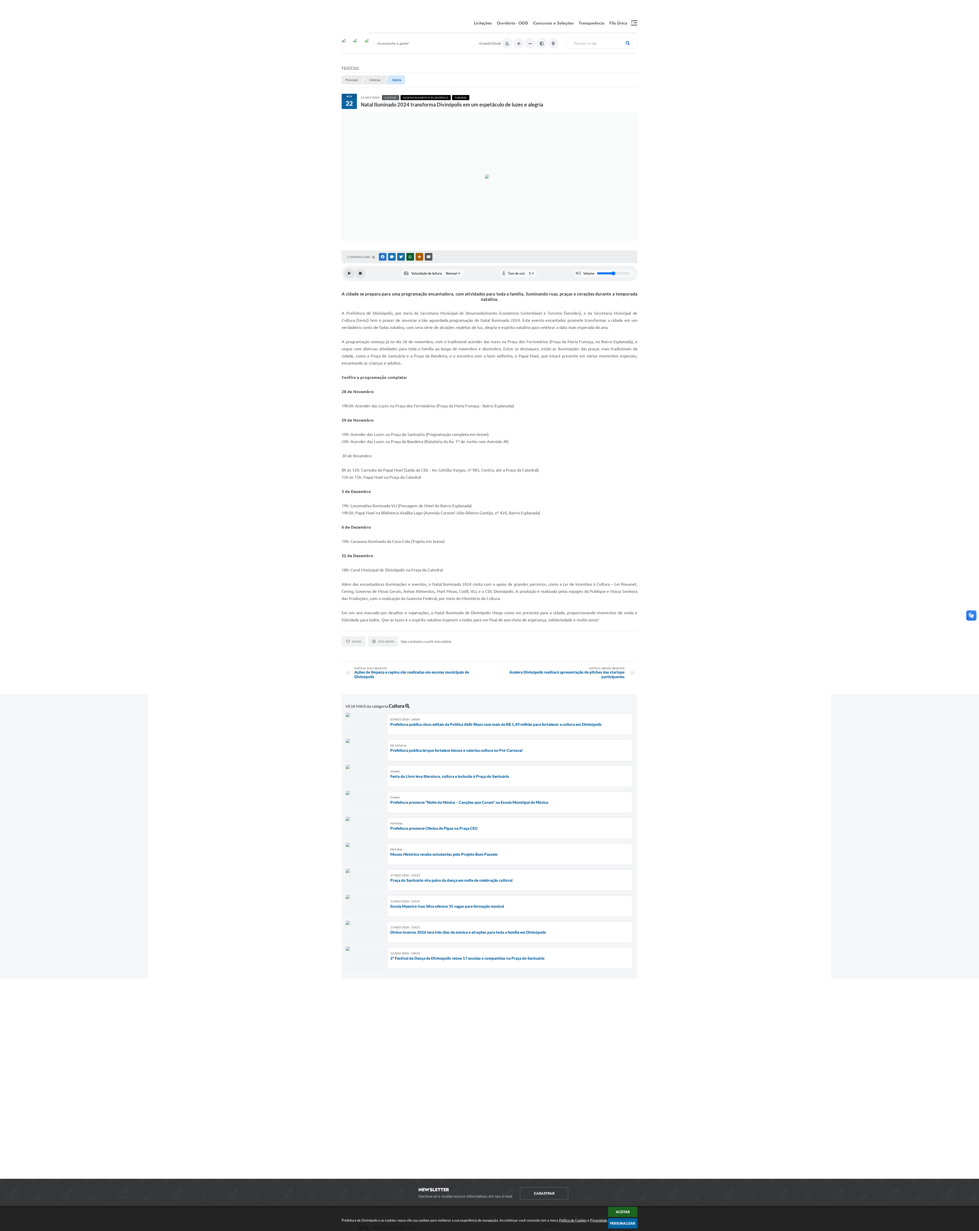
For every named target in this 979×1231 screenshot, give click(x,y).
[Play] (349, 273)
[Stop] (360, 273)
